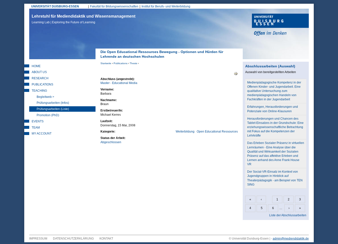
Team (36, 127)
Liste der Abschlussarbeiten (287, 215)
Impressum (38, 238)
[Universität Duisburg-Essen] (280, 25)
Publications (120, 63)
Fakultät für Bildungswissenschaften (114, 6)
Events (38, 121)
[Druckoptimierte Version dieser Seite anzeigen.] (236, 73)
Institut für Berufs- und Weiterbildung (166, 6)
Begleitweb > (45, 97)
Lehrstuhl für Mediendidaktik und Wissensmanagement (83, 19)
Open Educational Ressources (217, 131)
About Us (39, 72)
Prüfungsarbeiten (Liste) (53, 109)
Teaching (39, 90)
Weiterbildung (185, 131)
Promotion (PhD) (48, 115)
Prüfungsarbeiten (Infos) (53, 103)
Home (36, 66)
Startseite (105, 63)
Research (40, 78)
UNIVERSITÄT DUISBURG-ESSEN (55, 6)
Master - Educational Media (118, 83)
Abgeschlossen (110, 142)
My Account (41, 133)
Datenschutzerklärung (73, 238)
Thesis (133, 63)
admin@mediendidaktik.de (291, 238)
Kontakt (106, 238)
